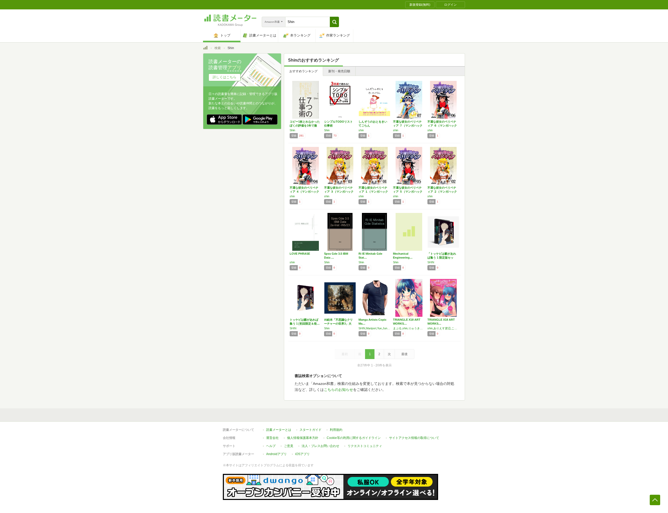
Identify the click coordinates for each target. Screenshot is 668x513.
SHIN (430, 262)
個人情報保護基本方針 (302, 437)
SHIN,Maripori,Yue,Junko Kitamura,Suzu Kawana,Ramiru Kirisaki (374, 328)
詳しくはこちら (224, 77)
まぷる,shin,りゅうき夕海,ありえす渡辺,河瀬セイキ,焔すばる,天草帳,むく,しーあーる (409, 328)
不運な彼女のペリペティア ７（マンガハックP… (407, 125)
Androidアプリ (276, 454)
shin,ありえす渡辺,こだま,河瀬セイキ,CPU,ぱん (443, 328)
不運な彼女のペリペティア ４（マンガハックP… (304, 191)
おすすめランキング (303, 71)
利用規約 (336, 429)
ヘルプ (271, 446)
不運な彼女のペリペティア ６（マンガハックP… (442, 125)
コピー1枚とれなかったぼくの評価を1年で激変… (305, 125)
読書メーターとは (278, 429)
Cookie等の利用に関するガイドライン (354, 437)
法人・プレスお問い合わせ (320, 446)
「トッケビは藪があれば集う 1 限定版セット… (441, 257)
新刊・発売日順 (339, 71)
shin (361, 130)
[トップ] (205, 48)
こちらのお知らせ (338, 389)
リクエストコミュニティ (365, 446)
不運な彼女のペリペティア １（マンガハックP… (373, 191)
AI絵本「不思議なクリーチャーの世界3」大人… (338, 323)
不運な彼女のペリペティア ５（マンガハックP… (407, 191)
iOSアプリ (302, 454)
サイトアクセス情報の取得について (414, 437)
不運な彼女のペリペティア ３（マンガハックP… (339, 191)
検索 (217, 48)
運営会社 (272, 437)
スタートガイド (310, 429)
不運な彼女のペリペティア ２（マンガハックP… (442, 191)
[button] (334, 22)
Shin (292, 130)
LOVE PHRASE (300, 253)
